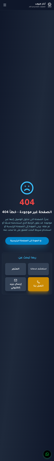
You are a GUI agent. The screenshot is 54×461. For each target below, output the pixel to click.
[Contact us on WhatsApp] (47, 454)
